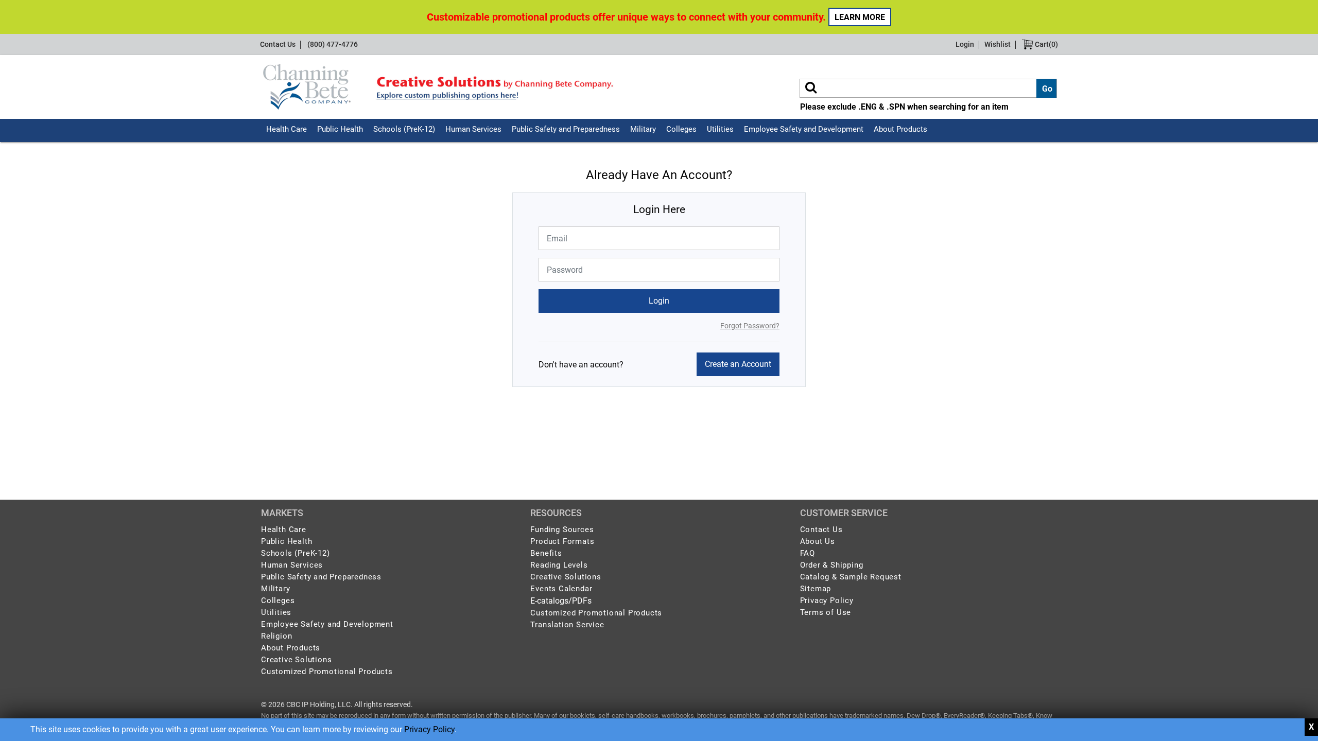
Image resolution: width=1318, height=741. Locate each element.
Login (965, 44)
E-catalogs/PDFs (561, 601)
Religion (276, 636)
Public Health (340, 129)
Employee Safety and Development (803, 129)
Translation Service (567, 624)
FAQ (807, 553)
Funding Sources (562, 529)
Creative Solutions (296, 659)
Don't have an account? (581, 364)
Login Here (659, 209)
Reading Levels (558, 565)
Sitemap (815, 588)
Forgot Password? (749, 326)
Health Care (286, 129)
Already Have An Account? (659, 175)
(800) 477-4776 (332, 44)
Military (643, 129)
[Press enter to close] (1311, 727)
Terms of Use (826, 612)
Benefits (546, 553)
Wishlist (997, 44)
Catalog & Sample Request (850, 576)
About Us (817, 541)
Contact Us (278, 44)
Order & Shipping (831, 565)
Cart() (1045, 44)
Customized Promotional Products (327, 671)
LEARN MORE (860, 17)
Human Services (473, 129)
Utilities (720, 129)
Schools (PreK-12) (404, 129)
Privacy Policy (429, 729)
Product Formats (562, 541)
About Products (900, 129)
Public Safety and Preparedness (566, 129)
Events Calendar (561, 588)
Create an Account (738, 364)
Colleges (681, 129)
